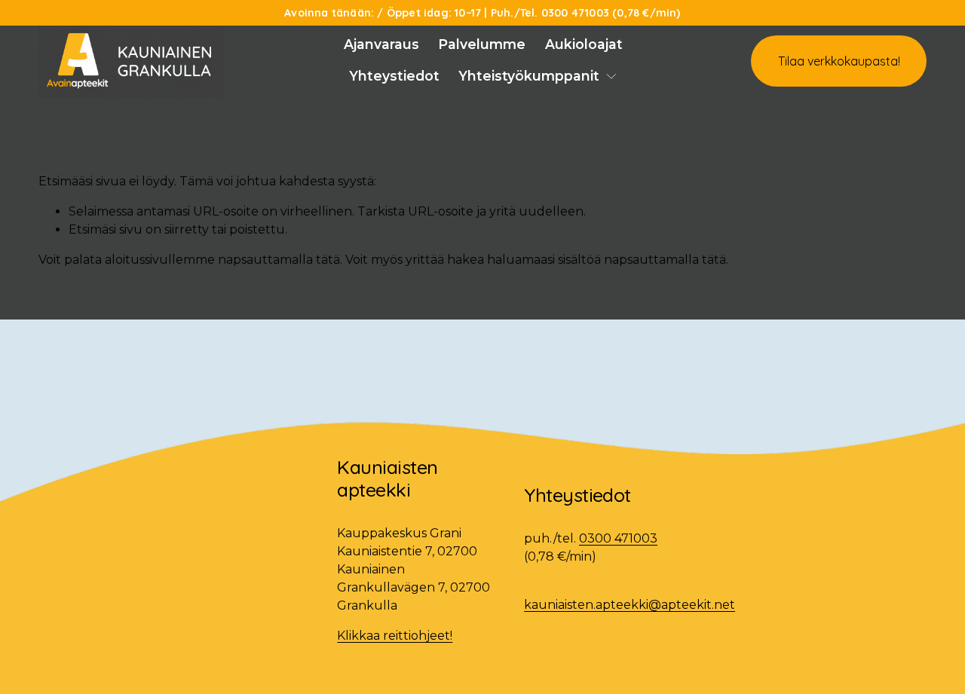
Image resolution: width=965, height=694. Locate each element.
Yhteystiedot (394, 76)
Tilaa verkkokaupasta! (839, 61)
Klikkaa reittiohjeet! (394, 635)
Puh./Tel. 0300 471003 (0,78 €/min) (586, 13)
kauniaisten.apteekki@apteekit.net (629, 605)
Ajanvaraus (381, 44)
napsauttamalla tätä (279, 259)
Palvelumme (481, 44)
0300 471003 (618, 538)
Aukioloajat (584, 44)
